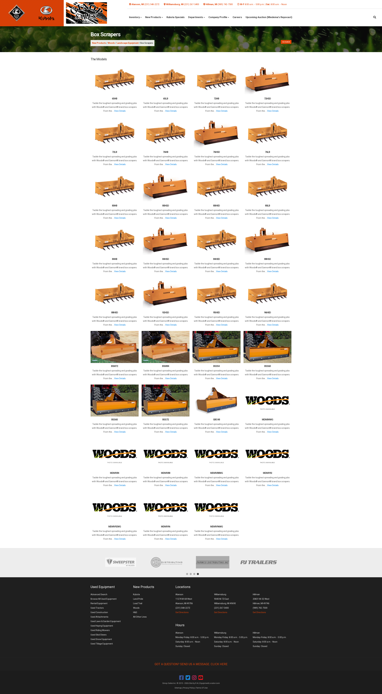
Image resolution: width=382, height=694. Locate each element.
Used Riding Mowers (100, 630)
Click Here (219, 664)
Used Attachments (99, 617)
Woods (111, 43)
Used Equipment (103, 587)
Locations (182, 587)
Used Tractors (97, 608)
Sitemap (178, 688)
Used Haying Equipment (102, 626)
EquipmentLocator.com (210, 683)
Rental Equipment (99, 603)
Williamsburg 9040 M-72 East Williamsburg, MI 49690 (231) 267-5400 (225, 603)
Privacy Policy (189, 688)
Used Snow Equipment (101, 639)
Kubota (136, 594)
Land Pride (138, 599)
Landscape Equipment (128, 43)
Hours (179, 625)
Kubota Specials (176, 17)
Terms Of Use (202, 688)
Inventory (134, 17)
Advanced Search (99, 594)
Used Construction (99, 612)
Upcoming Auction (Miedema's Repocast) (269, 17)
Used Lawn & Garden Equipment (106, 621)
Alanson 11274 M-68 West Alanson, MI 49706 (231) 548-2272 (184, 603)
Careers (237, 17)
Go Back (286, 42)
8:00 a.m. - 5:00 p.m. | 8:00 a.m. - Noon (263, 4)
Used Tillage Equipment (102, 643)
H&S (135, 612)
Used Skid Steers (99, 635)
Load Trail (137, 603)
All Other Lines (140, 617)
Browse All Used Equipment (104, 599)
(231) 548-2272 (151, 4)
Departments (196, 17)
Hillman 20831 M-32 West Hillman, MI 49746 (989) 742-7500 (261, 603)
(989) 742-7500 (225, 4)
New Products (153, 17)
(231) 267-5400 (191, 4)
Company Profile (218, 17)
